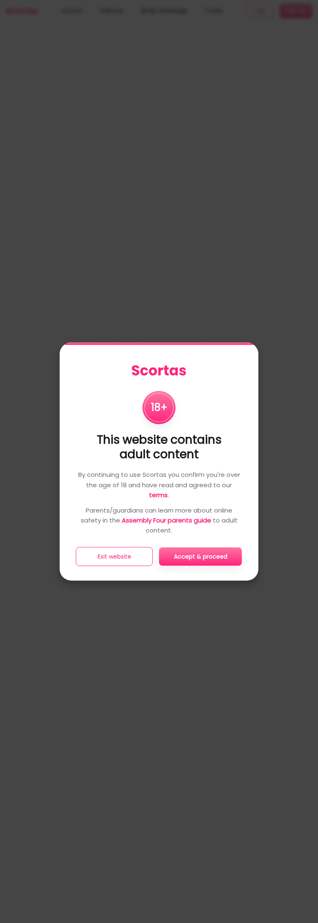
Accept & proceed (200, 556)
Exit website (114, 556)
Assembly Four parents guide (166, 520)
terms (158, 495)
